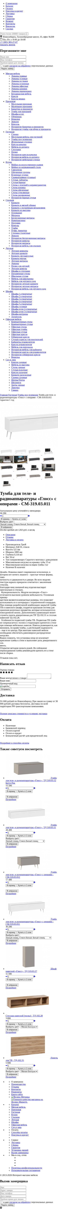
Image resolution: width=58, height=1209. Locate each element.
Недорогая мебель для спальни (26, 246)
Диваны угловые (19, 78)
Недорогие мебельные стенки (25, 159)
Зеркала (15, 121)
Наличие (10, 567)
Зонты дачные (18, 385)
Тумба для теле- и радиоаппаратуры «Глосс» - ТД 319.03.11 (31, 826)
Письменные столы (20, 273)
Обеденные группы (20, 172)
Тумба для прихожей (21, 111)
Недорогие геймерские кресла (25, 354)
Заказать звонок (7, 44)
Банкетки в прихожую (22, 109)
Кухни (9, 162)
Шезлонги (16, 382)
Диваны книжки (19, 89)
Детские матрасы (19, 261)
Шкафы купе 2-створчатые (24, 309)
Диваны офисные (19, 86)
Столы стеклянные (20, 192)
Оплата (9, 8)
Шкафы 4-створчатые (21, 301)
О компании (11, 3)
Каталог (9, 6)
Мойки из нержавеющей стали (26, 167)
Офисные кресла (19, 334)
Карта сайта (17, 1094)
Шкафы (9, 291)
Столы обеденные (20, 190)
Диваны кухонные (20, 83)
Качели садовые (19, 362)
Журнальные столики (21, 142)
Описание (10, 534)
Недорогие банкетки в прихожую (27, 127)
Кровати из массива (20, 210)
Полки (14, 152)
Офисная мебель (13, 319)
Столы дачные (18, 367)
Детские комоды (19, 268)
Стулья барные (18, 182)
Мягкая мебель (13, 73)
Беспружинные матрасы (22, 218)
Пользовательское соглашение (25, 1170)
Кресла (14, 96)
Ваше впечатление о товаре (13, 678)
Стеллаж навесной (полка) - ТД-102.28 (24, 1016)
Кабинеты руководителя (23, 342)
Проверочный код (8, 683)
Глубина (10, 554)
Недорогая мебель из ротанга (25, 157)
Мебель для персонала (22, 347)
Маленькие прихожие (21, 106)
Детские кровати (19, 253)
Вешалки (15, 119)
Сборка (9, 16)
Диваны (15, 263)
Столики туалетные (20, 233)
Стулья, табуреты (19, 180)
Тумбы (14, 228)
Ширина (10, 552)
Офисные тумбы (19, 329)
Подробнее (11, 799)
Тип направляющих (15, 559)
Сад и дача (11, 360)
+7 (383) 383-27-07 (9, 42)
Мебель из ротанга (20, 147)
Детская (9, 248)
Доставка (10, 13)
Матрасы (15, 215)
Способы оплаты (19, 1132)
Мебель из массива (20, 365)
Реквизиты (16, 1092)
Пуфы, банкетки (19, 230)
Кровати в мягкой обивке (23, 205)
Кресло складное (19, 372)
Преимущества (18, 1084)
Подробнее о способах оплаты (14, 743)
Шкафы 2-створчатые (21, 296)
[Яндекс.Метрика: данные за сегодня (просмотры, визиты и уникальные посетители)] (20, 1097)
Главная (4, 395)
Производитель (13, 544)
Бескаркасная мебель (21, 94)
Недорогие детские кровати (24, 284)
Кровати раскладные (21, 375)
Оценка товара (7, 670)
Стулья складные (19, 370)
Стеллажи (16, 149)
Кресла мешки (18, 99)
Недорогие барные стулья (23, 197)
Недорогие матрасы (20, 243)
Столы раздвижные (20, 195)
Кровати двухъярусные (22, 256)
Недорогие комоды (20, 240)
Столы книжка (18, 187)
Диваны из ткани (19, 81)
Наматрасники (18, 220)
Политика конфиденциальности (26, 1168)
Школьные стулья (19, 276)
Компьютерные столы (21, 322)
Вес (7, 557)
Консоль (15, 124)
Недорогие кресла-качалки (24, 154)
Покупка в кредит (14, 11)
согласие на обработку (20, 66)
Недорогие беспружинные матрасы (28, 238)
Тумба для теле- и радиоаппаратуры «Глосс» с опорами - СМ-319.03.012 (31, 874)
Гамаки (14, 390)
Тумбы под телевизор (21, 139)
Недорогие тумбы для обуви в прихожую (31, 129)
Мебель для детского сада (23, 281)
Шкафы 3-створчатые (21, 299)
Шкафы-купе (17, 114)
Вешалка (15, 357)
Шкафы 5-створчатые (21, 304)
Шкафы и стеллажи (20, 271)
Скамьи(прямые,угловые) (23, 177)
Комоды (15, 225)
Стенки (14, 134)
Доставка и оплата (14, 540)
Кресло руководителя (21, 344)
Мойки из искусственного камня (27, 165)
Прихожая (10, 101)
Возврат (9, 21)
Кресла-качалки (18, 144)
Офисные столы (19, 327)
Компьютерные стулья (22, 324)
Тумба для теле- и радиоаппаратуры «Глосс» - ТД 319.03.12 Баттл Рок (31, 780)
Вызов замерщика (19, 1152)
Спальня (10, 200)
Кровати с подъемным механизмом (28, 208)
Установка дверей (19, 1150)
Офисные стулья (19, 332)
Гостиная (10, 132)
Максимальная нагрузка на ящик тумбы (25, 565)
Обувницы (16, 116)
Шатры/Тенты (18, 380)
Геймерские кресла (20, 337)
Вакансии (10, 26)
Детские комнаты (19, 251)
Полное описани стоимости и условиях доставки (23, 713)
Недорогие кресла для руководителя (28, 352)
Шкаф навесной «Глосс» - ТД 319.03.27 (31, 970)
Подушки (15, 223)
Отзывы (9, 537)
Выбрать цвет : (7, 521)
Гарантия (10, 18)
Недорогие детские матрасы (24, 286)
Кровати (15, 203)
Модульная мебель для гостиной (26, 137)
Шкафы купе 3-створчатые (24, 311)
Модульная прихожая (21, 104)
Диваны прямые (19, 76)
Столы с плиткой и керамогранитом (28, 185)
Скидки (9, 29)
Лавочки (15, 387)
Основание (16, 213)
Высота (9, 549)
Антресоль (16, 316)
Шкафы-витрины (19, 314)
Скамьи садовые (19, 377)
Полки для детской (20, 266)
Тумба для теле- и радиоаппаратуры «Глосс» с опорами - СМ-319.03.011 (31, 921)
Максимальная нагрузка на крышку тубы (25, 562)
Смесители (16, 170)
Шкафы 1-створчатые (21, 294)
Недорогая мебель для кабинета (26, 349)
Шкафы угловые (19, 306)
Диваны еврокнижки (21, 91)
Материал (10, 547)
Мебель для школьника (22, 278)
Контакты (10, 24)
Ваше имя (4, 680)
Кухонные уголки (19, 175)
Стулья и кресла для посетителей (27, 339)
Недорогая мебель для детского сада (28, 289)
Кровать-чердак (18, 258)
